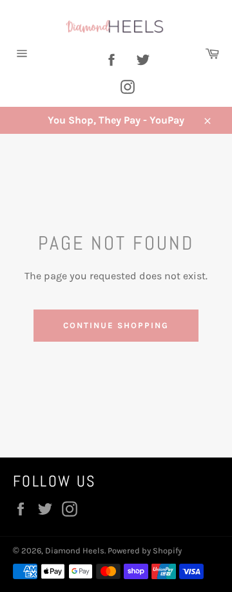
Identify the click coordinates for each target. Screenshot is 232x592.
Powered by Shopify (145, 550)
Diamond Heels (74, 550)
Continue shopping (115, 325)
